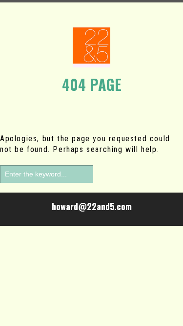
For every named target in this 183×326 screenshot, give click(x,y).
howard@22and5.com (92, 206)
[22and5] (91, 47)
